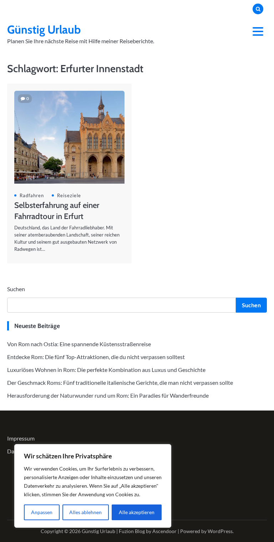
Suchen (16, 288)
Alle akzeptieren (136, 512)
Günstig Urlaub (44, 29)
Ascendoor (164, 531)
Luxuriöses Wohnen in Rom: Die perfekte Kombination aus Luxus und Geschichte (106, 369)
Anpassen (41, 512)
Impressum (21, 438)
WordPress (220, 531)
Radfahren (32, 195)
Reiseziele (69, 195)
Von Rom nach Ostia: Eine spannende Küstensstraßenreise (79, 343)
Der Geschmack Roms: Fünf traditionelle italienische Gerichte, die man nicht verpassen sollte (120, 382)
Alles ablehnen (85, 512)
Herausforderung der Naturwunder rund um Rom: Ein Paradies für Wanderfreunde (108, 395)
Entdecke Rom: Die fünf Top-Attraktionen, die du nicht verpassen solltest (96, 356)
